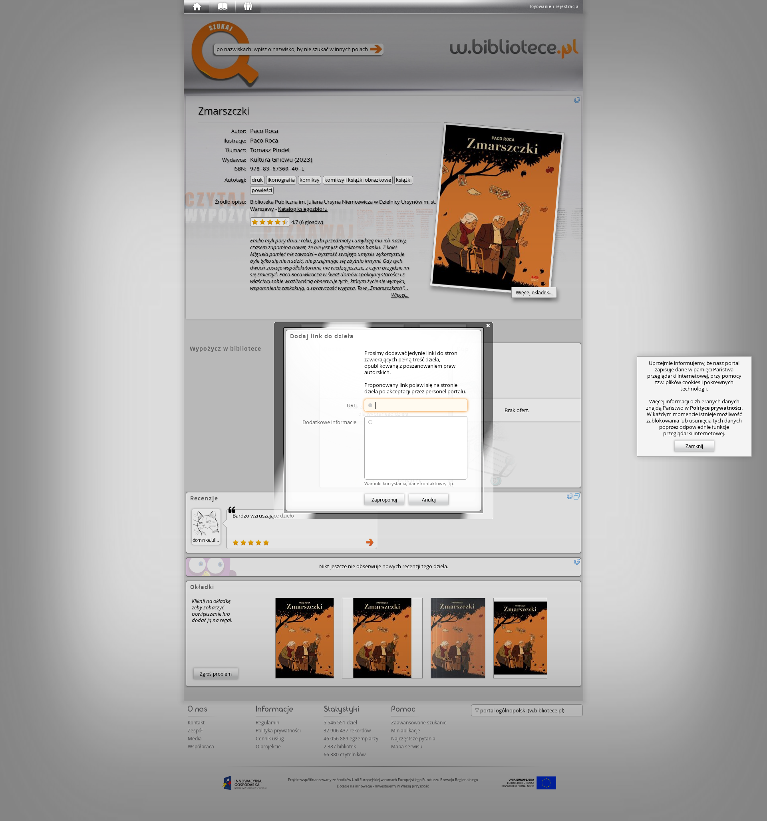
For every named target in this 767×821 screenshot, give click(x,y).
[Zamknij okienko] (488, 325)
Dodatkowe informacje (329, 421)
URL (351, 405)
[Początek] (196, 7)
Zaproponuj (384, 499)
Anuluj (429, 499)
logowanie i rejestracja (554, 6)
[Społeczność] (247, 7)
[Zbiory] (222, 7)
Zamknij (694, 446)
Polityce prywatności (715, 407)
